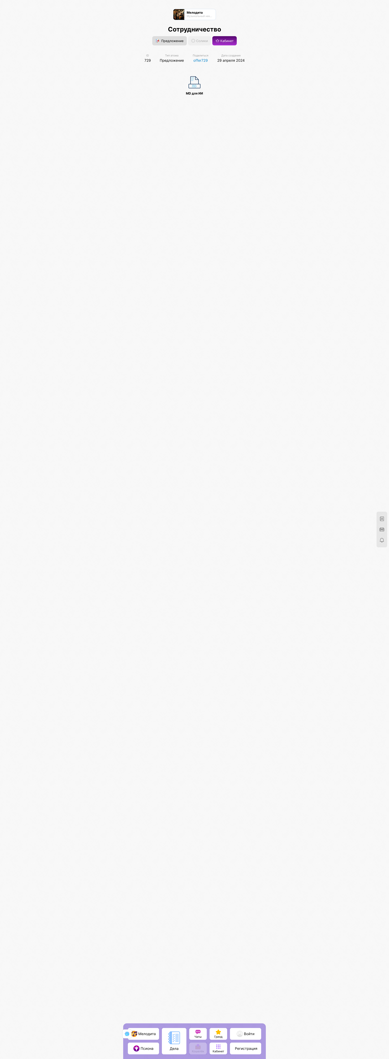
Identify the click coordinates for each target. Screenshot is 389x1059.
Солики (201, 41)
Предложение (172, 41)
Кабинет (226, 41)
